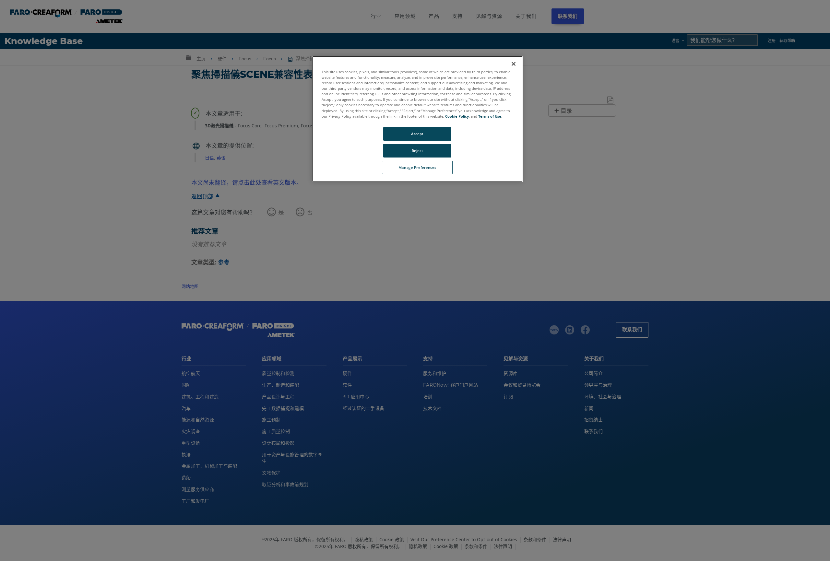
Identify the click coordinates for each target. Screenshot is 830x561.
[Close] (513, 64)
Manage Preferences (417, 167)
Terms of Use (489, 116)
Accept (417, 133)
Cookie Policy (457, 116)
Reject (417, 150)
